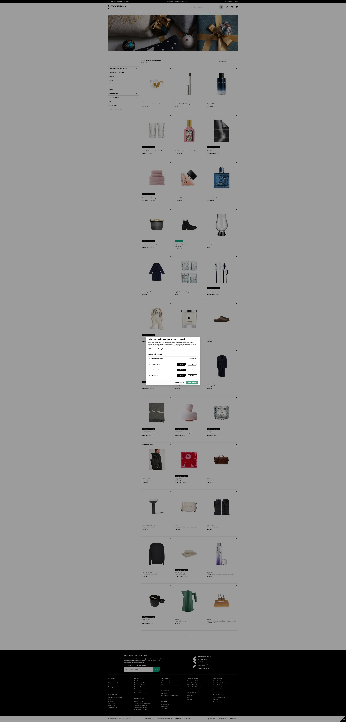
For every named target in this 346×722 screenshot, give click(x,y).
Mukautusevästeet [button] (154, 364)
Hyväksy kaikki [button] (192, 382)
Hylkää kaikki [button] (179, 382)
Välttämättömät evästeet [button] (156, 359)
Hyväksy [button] (192, 364)
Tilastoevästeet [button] (153, 375)
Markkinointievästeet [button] (155, 370)
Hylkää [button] (181, 364)
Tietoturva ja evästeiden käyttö (155, 349)
